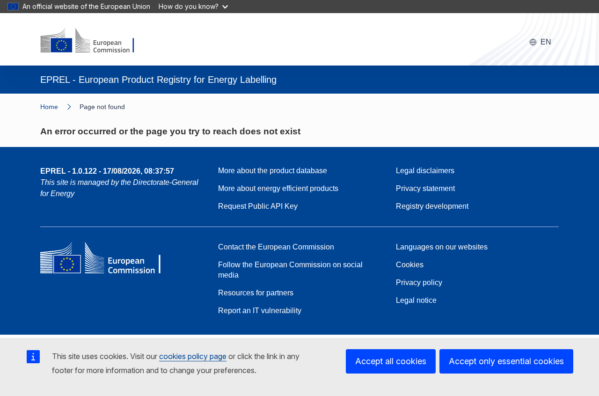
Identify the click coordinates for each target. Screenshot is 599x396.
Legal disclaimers (425, 171)
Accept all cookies (390, 361)
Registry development (432, 206)
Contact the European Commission (276, 247)
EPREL (107, 171)
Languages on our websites (442, 247)
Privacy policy (419, 282)
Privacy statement (425, 188)
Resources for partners (255, 293)
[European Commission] (93, 41)
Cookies (410, 265)
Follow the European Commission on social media (290, 270)
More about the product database (272, 171)
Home (49, 106)
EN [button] (546, 42)
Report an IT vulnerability (259, 311)
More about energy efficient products (278, 188)
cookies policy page (192, 356)
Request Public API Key (258, 206)
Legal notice (416, 300)
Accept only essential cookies (506, 361)
